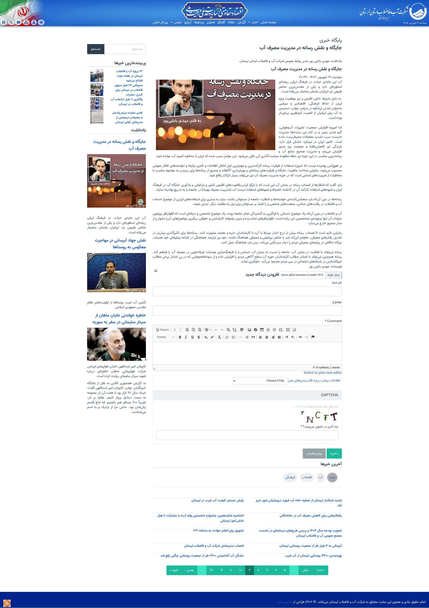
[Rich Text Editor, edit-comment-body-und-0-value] (247, 353)
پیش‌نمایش (314, 453)
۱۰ (240, 570)
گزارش (241, 22)
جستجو (96, 49)
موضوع (337, 302)
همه (332, 477)
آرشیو (187, 22)
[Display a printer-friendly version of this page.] (155, 270)
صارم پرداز (285, 602)
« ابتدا (321, 570)
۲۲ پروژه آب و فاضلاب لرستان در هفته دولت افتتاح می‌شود (129, 76)
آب (321, 477)
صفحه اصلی (268, 22)
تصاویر (210, 22)
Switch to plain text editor (323, 373)
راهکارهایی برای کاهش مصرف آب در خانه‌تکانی (311, 515)
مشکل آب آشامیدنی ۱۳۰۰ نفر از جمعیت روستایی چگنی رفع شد (202, 555)
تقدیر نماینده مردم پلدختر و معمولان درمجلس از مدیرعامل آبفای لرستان (127, 118)
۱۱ (231, 570)
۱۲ (221, 570)
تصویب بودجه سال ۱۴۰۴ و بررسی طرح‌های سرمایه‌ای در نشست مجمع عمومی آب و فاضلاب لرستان (300, 533)
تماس (177, 22)
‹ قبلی (306, 570)
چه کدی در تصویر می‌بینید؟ (319, 426)
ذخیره (334, 453)
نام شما (337, 282)
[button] (162, 330)
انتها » (174, 570)
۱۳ (211, 570)
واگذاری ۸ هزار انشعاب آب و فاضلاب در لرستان (127, 101)
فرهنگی (290, 477)
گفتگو (221, 22)
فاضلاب (307, 477)
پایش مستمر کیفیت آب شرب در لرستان (217, 500)
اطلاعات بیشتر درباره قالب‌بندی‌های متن (314, 380)
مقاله (231, 22)
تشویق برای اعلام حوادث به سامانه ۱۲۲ (218, 530)
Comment (333, 321)
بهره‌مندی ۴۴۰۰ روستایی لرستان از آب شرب (313, 555)
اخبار (254, 22)
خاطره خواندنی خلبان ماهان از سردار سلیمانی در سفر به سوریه (119, 318)
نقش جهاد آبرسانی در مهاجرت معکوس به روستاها (120, 244)
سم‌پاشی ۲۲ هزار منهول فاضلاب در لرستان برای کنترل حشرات (128, 90)
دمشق (126, 397)
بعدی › (189, 570)
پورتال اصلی (160, 22)
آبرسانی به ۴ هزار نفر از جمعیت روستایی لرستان (311, 545)
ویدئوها (199, 22)
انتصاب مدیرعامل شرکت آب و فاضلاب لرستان (214, 545)
